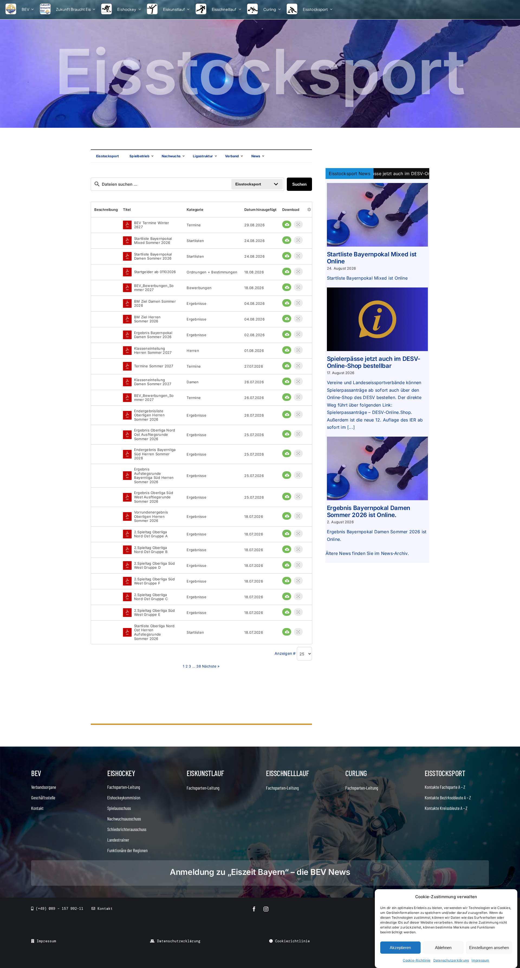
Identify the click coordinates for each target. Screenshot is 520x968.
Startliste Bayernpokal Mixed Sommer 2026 (153, 241)
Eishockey (121, 773)
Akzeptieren (400, 947)
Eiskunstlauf (205, 773)
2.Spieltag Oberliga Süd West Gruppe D (154, 565)
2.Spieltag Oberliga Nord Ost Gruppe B (151, 550)
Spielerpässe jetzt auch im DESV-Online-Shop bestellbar (373, 362)
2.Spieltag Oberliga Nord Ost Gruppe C (151, 597)
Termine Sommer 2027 (153, 366)
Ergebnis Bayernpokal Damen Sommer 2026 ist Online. (368, 511)
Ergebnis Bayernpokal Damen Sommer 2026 (153, 335)
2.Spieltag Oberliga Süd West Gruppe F (154, 581)
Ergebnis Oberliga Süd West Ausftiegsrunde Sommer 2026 (153, 497)
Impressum (480, 960)
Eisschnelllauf (287, 773)
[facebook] (254, 909)
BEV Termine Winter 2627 (151, 225)
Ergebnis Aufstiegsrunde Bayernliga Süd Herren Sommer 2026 (154, 475)
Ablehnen (443, 947)
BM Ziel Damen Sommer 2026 (155, 303)
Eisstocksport (445, 773)
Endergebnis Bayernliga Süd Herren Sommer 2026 (155, 454)
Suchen (299, 184)
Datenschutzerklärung (451, 960)
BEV (36, 773)
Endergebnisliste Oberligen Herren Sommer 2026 (149, 415)
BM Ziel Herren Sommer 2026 (147, 319)
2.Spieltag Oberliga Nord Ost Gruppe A (151, 534)
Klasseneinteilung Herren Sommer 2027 (152, 350)
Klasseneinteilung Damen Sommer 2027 (152, 382)
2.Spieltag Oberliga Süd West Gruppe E (154, 613)
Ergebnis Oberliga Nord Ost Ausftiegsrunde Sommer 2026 (154, 434)
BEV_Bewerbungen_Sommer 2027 (154, 288)
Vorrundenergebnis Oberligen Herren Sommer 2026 (151, 516)
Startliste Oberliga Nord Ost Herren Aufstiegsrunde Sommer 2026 (154, 632)
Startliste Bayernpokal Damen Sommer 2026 (153, 256)
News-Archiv (394, 553)
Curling (356, 773)
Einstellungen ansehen (489, 947)
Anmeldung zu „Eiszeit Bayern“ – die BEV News (260, 872)
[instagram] (266, 909)
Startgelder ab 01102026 (155, 272)
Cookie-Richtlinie (416, 960)
